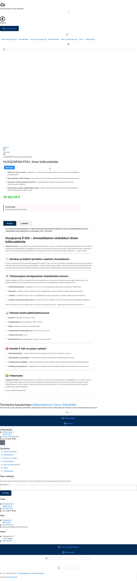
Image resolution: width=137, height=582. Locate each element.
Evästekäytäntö (38, 573)
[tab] (9, 223)
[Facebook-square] (2, 442)
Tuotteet (6, 152)
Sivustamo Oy (12, 577)
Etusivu (6, 147)
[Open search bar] (68, 44)
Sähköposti (4, 484)
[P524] (50, 168)
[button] (9, 39)
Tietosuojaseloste (24, 573)
